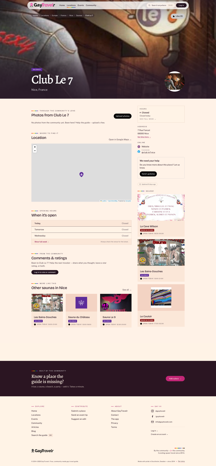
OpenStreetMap (113, 201)
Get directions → (144, 137)
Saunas (79, 15)
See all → (127, 290)
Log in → (154, 431)
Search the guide (41, 435)
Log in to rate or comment (45, 272)
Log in (181, 5)
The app (115, 419)
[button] (81, 174)
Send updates (148, 174)
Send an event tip (79, 415)
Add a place (175, 379)
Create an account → (159, 434)
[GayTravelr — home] (42, 451)
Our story (181, 461)
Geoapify (128, 201)
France (63, 15)
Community (91, 5)
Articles (35, 427)
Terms (114, 427)
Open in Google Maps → (120, 139)
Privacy (114, 423)
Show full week (42, 242)
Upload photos (122, 116)
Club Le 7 (89, 15)
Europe (55, 15)
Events (81, 5)
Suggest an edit (78, 419)
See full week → (148, 119)
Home (62, 5)
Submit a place (78, 411)
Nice (71, 15)
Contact (115, 415)
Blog (33, 431)
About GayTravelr (119, 411)
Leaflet (104, 201)
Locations (71, 5)
